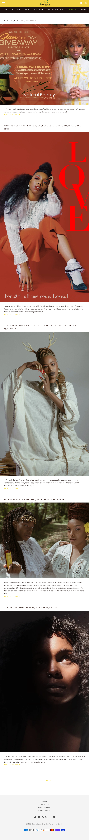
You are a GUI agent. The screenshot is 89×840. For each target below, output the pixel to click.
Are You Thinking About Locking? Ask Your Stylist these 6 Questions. (40, 327)
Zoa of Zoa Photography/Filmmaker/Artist (30, 607)
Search (44, 801)
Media (83, 10)
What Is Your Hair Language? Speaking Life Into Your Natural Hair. (42, 127)
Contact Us (44, 804)
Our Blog (72, 10)
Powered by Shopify (56, 824)
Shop (27, 10)
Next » (48, 780)
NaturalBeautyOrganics (40, 824)
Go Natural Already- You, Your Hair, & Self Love (34, 499)
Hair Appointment (55, 10)
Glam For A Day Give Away (20, 20)
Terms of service (44, 808)
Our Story (17, 10)
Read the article (11, 114)
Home (5, 10)
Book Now (38, 10)
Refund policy (44, 811)
